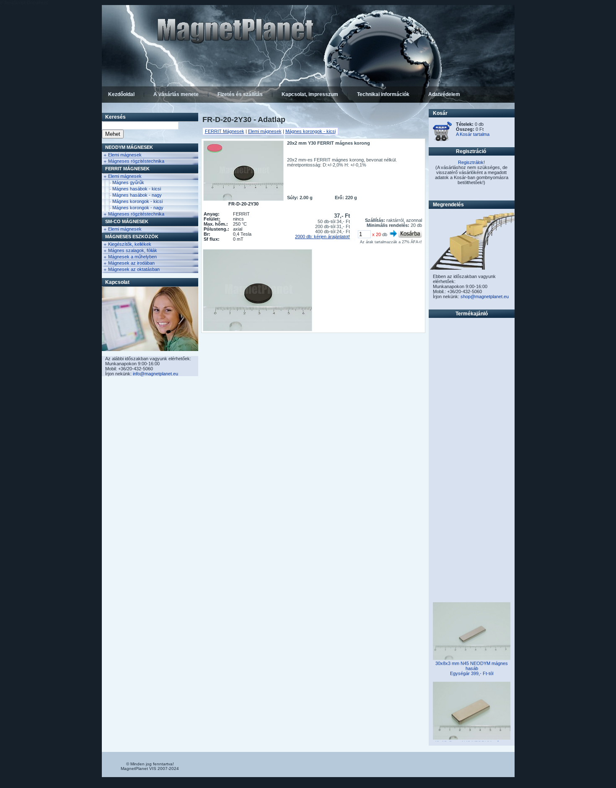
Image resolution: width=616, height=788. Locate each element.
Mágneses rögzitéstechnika (136, 161)
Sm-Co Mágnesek (126, 221)
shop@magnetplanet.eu (485, 296)
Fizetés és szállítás (240, 94)
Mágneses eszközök (131, 236)
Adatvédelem (444, 94)
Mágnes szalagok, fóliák (132, 250)
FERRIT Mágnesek (127, 168)
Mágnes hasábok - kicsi (136, 188)
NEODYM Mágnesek (129, 147)
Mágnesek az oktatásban (134, 269)
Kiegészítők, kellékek (129, 244)
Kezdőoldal (121, 94)
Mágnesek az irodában (131, 262)
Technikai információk (383, 94)
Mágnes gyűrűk (128, 182)
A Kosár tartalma (472, 134)
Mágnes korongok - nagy (137, 207)
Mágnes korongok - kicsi (137, 201)
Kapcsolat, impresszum (310, 94)
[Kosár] (442, 139)
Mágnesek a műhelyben (132, 256)
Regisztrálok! (471, 162)
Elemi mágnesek (125, 154)
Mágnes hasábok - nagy (137, 195)
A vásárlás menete (176, 94)
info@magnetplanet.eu (155, 373)
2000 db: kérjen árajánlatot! (322, 236)
